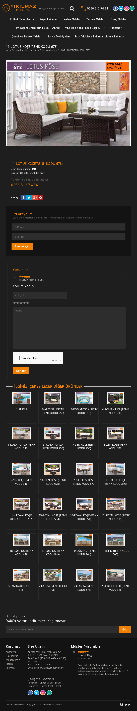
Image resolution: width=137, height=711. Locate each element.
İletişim (10, 663)
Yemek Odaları (95, 19)
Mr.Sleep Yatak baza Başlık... (83, 28)
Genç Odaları (118, 19)
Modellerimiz (31, 50)
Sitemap (10, 667)
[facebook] (115, 9)
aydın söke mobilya (14, 50)
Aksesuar (116, 28)
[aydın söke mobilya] (19, 10)
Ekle (124, 629)
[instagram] (126, 9)
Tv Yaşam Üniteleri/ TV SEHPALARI (38, 28)
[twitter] (120, 9)
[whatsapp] (131, 9)
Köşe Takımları (49, 19)
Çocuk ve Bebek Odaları (27, 36)
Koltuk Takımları (20, 19)
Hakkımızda (12, 655)
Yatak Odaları (72, 19)
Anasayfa (11, 651)
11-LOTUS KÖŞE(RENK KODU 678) (74, 50)
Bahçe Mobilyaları (58, 36)
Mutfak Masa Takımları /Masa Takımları (100, 36)
